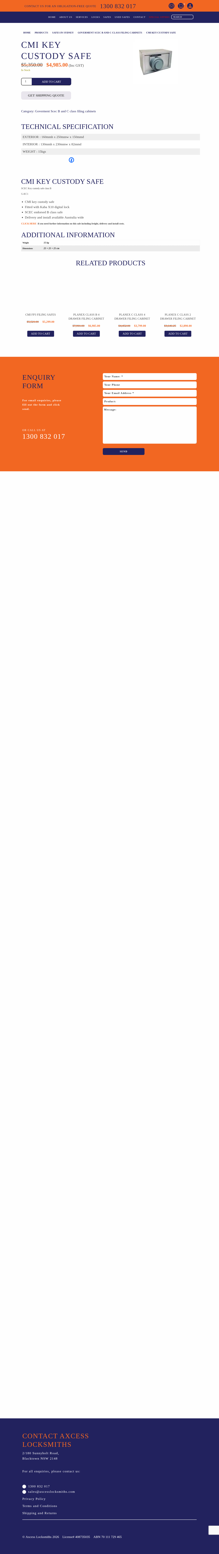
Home (52, 17)
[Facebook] (71, 160)
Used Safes (122, 17)
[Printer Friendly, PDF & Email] (43, 166)
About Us (65, 17)
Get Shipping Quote (46, 95)
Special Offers (159, 17)
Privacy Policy (34, 1499)
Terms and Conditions (39, 1506)
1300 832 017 (118, 6)
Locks (95, 17)
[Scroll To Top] (195, 1530)
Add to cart (51, 81)
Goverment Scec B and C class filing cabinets (65, 111)
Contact (139, 17)
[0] (181, 6)
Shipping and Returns (39, 1513)
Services (82, 17)
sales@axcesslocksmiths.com (51, 1491)
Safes (107, 17)
